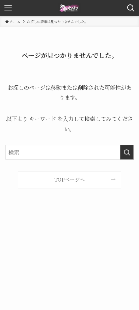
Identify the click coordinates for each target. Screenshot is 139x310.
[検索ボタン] (131, 8)
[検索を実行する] (127, 152)
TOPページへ (69, 179)
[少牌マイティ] (69, 8)
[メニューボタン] (8, 8)
